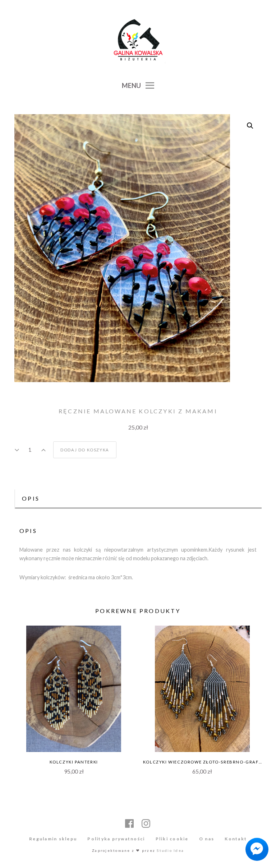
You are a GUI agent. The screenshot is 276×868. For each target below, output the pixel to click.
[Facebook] (130, 823)
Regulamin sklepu (53, 838)
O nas (206, 838)
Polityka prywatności (116, 838)
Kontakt (236, 838)
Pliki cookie (172, 838)
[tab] (138, 499)
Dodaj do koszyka (84, 449)
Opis (31, 498)
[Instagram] (146, 823)
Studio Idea (170, 850)
